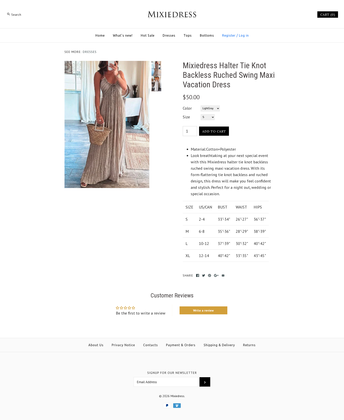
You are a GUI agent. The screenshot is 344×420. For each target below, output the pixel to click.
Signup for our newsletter (172, 373)
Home (100, 35)
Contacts (150, 345)
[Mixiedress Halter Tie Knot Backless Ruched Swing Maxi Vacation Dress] (106, 64)
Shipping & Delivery (219, 345)
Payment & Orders (180, 345)
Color (187, 108)
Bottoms (207, 35)
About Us (96, 345)
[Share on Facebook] (197, 275)
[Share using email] (223, 275)
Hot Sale (147, 35)
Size (186, 117)
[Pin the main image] (209, 275)
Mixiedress (177, 396)
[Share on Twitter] (203, 275)
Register (229, 35)
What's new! (123, 35)
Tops (188, 35)
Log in (244, 35)
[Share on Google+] (216, 275)
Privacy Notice (123, 345)
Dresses (169, 35)
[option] (156, 68)
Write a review (203, 310)
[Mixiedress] (172, 7)
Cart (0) (327, 15)
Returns (249, 345)
